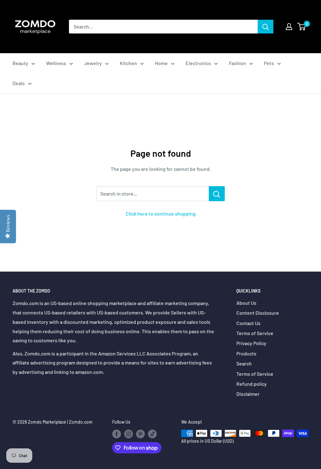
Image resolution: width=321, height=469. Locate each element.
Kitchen (128, 63)
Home (161, 63)
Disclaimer (248, 394)
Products (246, 353)
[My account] (289, 26)
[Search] (265, 26)
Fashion (237, 63)
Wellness (56, 63)
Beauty (20, 63)
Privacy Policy (251, 343)
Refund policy (251, 384)
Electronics (198, 63)
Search (244, 363)
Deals (19, 83)
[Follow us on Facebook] (116, 434)
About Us (246, 303)
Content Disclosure (257, 313)
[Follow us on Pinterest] (140, 434)
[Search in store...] (217, 193)
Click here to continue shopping (161, 214)
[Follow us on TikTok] (152, 434)
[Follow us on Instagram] (128, 434)
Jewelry (93, 63)
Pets (269, 63)
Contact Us (248, 323)
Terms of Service (254, 333)
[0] (302, 26)
